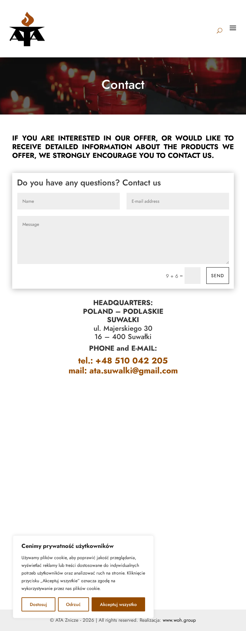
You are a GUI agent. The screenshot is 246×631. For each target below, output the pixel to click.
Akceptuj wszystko (118, 604)
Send (217, 275)
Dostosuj (38, 604)
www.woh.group (179, 620)
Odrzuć (73, 604)
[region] (83, 576)
